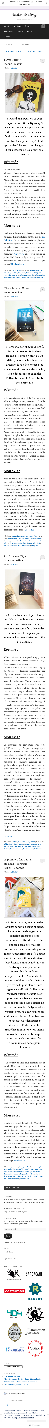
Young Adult (16, 270)
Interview (20, 31)
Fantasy (14, 842)
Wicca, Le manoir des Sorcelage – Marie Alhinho (23, 1379)
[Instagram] (7, 1405)
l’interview (19, 254)
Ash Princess (18, 844)
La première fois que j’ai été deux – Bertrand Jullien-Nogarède (18, 863)
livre (12, 545)
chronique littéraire (27, 541)
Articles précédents (12, 1188)
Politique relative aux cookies (23, 1418)
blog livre (21, 273)
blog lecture (12, 273)
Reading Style (8, 31)
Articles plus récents (36, 51)
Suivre (8, 1236)
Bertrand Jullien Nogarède (14, 1169)
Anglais (40, 1167)
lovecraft (17, 545)
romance (15, 1179)
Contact (30, 31)
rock (9, 1179)
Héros (6, 543)
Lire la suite (17, 264)
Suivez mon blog (10, 1218)
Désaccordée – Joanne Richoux (16, 1385)
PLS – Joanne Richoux (12, 1376)
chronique (15, 541)
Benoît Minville (31, 538)
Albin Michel (8, 844)
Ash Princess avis (30, 844)
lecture (6, 545)
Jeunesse (24, 536)
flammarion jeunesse (11, 1174)
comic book (39, 541)
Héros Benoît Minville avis (18, 543)
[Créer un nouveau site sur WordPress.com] (24, 3)
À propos (7, 37)
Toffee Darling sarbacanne (26, 277)
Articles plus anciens (12, 51)
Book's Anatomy (32, 273)
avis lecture (34, 270)
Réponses (41, 277)
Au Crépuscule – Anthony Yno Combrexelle (21, 1382)
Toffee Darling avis (26, 275)
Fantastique (16, 536)
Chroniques (17, 26)
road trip (14, 275)
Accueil (6, 26)
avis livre (21, 538)
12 (42, 557)
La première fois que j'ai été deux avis (22, 1176)
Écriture (28, 26)
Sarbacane (26, 545)
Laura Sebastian (16, 849)
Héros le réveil (34, 543)
